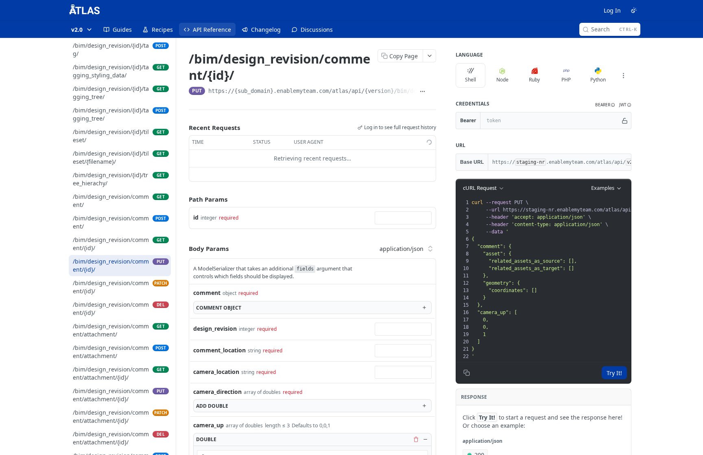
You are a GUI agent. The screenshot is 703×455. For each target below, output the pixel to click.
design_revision (215, 328)
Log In (612, 10)
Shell (470, 79)
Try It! (614, 373)
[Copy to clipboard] (432, 92)
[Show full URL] (422, 92)
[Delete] (415, 439)
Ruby (534, 79)
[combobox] (403, 217)
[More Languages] (623, 75)
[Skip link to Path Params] (183, 199)
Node (502, 79)
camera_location (216, 372)
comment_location (219, 350)
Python (598, 79)
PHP (566, 79)
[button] (605, 105)
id (196, 217)
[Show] (624, 120)
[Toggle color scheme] (633, 10)
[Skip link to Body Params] (183, 248)
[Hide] (425, 439)
